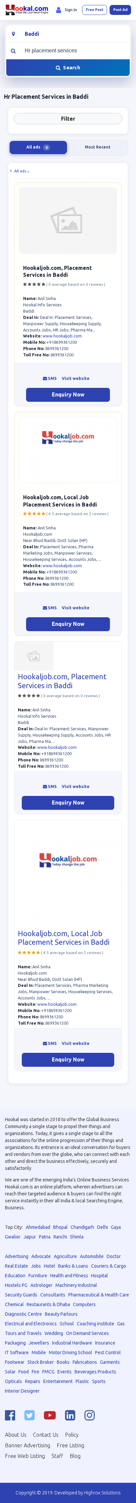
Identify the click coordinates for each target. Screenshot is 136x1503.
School (67, 1323)
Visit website (75, 378)
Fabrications (85, 1362)
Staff (57, 1456)
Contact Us (45, 1435)
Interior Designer (22, 1391)
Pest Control (108, 1352)
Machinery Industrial (76, 1285)
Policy (72, 1435)
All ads (20, 171)
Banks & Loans (73, 1266)
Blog (75, 1456)
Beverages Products (95, 1371)
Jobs (36, 1266)
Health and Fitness (69, 1275)
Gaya (116, 1227)
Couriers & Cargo (108, 1266)
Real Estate (16, 1266)
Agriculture (65, 1256)
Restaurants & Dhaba (48, 1304)
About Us (15, 1435)
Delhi (102, 1227)
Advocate (41, 1256)
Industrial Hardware (72, 1343)
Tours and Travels (23, 1333)
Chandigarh (82, 1227)
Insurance (105, 1343)
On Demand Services (87, 1333)
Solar (10, 1371)
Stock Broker (40, 1362)
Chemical (14, 1304)
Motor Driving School (70, 1352)
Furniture (37, 1275)
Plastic (82, 1381)
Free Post (94, 10)
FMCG (48, 1371)
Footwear (14, 1362)
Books (63, 1362)
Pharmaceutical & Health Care (98, 1294)
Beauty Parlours (61, 1314)
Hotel (49, 1266)
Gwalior (12, 1236)
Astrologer (41, 1285)
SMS (52, 378)
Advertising (16, 1256)
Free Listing (70, 1445)
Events (64, 1371)
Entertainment (58, 1381)
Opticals (13, 1381)
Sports (99, 1381)
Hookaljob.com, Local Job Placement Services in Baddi (64, 937)
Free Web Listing (25, 1456)
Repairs (32, 1381)
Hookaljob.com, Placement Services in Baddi (62, 680)
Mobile (39, 1352)
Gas (121, 1323)
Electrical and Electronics (31, 1323)
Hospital (99, 1275)
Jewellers (39, 1343)
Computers (84, 1304)
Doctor (114, 1256)
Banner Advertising (27, 1445)
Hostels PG (16, 1285)
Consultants (52, 1294)
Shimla (77, 1236)
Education (15, 1275)
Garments (110, 1362)
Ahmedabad (38, 1227)
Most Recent (98, 147)
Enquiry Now (68, 394)
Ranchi (60, 1236)
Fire (35, 1371)
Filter (68, 119)
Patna (45, 1236)
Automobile (92, 1256)
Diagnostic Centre (23, 1314)
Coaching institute (95, 1323)
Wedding (54, 1333)
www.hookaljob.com (62, 335)
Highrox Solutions (102, 1492)
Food (23, 1371)
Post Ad (120, 10)
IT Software (17, 1352)
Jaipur (29, 1236)
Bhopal (60, 1227)
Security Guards (21, 1294)
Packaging (15, 1343)
